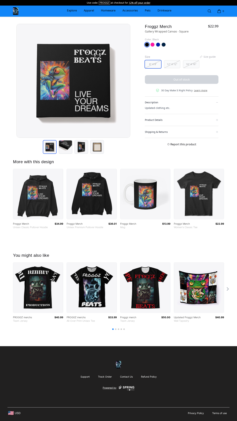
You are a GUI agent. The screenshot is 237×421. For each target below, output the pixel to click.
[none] (207, 57)
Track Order (105, 376)
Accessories (130, 10)
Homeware (108, 10)
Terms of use (219, 413)
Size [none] (147, 57)
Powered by (109, 387)
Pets (148, 10)
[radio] (153, 64)
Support (85, 376)
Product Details (154, 120)
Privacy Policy (196, 413)
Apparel (89, 10)
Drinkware (164, 10)
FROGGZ (104, 2)
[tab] (49, 146)
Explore (72, 10)
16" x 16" (191, 64)
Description (151, 102)
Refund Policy (149, 376)
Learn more (200, 90)
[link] (38, 194)
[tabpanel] (73, 81)
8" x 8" (153, 64)
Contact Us (126, 376)
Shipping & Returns (156, 132)
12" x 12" (172, 64)
